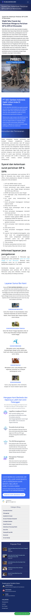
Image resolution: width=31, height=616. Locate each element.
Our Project (4, 606)
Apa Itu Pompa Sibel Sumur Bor (15, 573)
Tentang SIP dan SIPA (8, 532)
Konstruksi (5, 535)
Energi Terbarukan (7, 524)
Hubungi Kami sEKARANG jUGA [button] (14, 494)
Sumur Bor (5, 529)
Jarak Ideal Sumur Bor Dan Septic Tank (16, 562)
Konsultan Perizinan (7, 510)
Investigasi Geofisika (7, 521)
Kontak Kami (5, 608)
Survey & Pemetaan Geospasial (10, 518)
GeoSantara (8, 500)
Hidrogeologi (6, 513)
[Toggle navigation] (28, 2)
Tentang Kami (5, 602)
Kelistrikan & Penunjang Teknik (10, 526)
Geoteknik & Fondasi (7, 516)
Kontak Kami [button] (5, 134)
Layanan (4, 604)
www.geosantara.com (13, 613)
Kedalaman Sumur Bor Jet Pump (15, 567)
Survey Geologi (6, 537)
